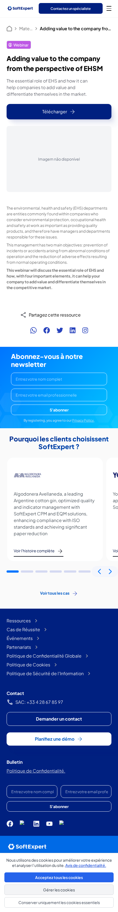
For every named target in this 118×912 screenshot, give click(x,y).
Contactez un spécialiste (70, 8)
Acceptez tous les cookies (59, 877)
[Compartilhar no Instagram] (85, 330)
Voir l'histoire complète (34, 550)
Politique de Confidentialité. (36, 771)
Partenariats (19, 647)
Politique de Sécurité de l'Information (45, 673)
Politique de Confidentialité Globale (44, 656)
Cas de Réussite (23, 629)
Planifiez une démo (54, 739)
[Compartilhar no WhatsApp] (33, 330)
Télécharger (54, 111)
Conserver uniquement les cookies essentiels (59, 902)
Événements (20, 638)
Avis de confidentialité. (85, 865)
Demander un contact (59, 719)
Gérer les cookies (59, 889)
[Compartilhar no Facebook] (46, 330)
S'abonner (59, 409)
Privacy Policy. (83, 420)
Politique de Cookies (28, 664)
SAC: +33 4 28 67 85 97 (39, 702)
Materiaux (26, 28)
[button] (13, 571)
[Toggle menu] (108, 8)
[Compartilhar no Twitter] (60, 330)
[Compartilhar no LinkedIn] (72, 330)
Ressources (19, 620)
